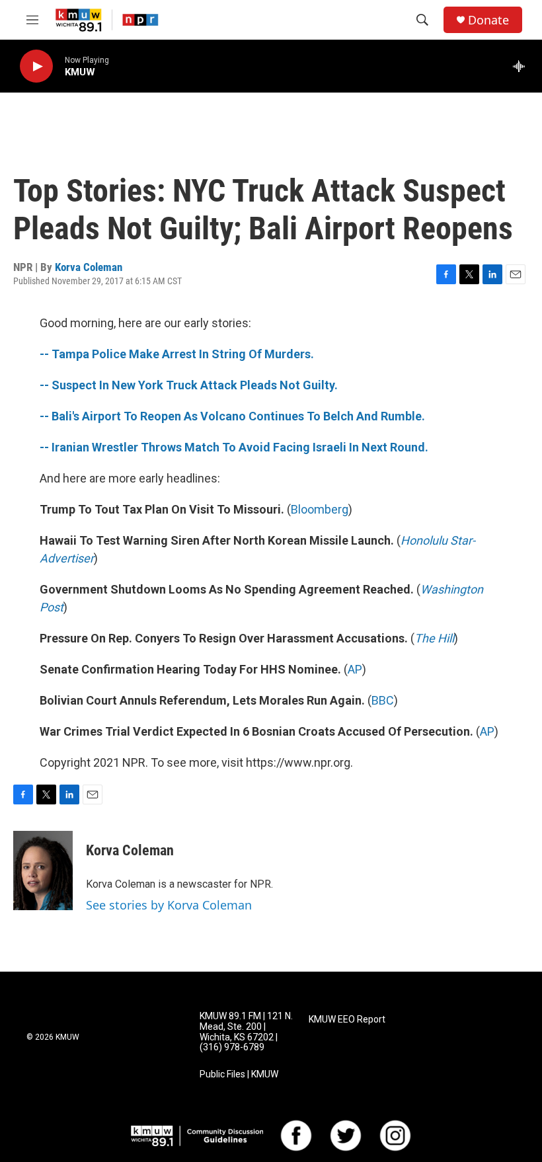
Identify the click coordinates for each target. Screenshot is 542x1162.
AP (355, 669)
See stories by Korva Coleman (169, 905)
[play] (36, 66)
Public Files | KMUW (239, 1074)
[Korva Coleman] (43, 870)
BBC (382, 700)
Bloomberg (319, 509)
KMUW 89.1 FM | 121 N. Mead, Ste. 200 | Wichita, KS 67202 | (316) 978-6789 (246, 1032)
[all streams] (522, 66)
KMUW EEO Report (347, 1020)
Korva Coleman (88, 267)
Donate (488, 20)
